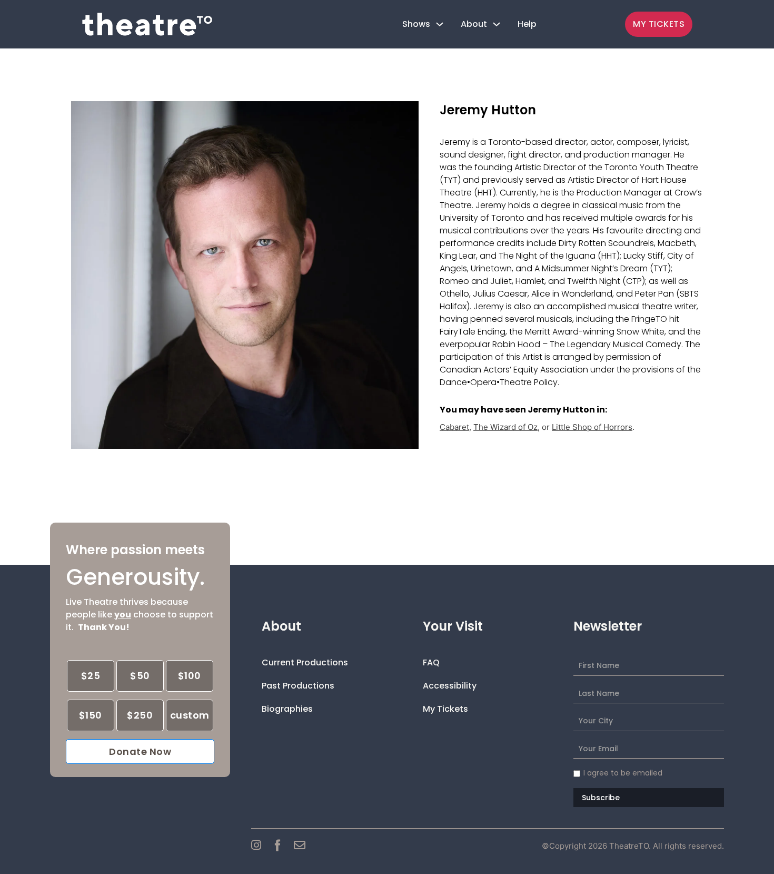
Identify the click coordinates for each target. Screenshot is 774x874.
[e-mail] (299, 845)
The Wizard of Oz (505, 427)
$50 (140, 675)
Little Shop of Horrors (592, 427)
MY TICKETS (658, 24)
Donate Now (140, 751)
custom (190, 715)
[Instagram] (256, 845)
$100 (189, 675)
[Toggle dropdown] (439, 24)
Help (527, 24)
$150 (90, 715)
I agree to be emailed (622, 773)
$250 (140, 715)
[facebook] (277, 845)
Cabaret (454, 427)
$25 (91, 675)
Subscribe (601, 797)
